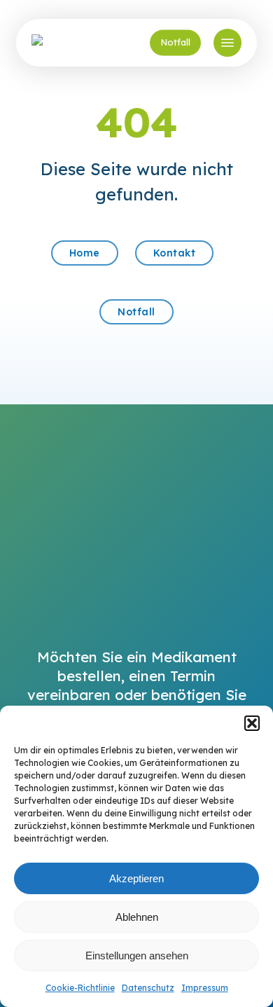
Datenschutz (148, 987)
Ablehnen (136, 917)
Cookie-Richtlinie (80, 987)
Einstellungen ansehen (136, 955)
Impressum (204, 987)
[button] (252, 723)
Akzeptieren (136, 878)
